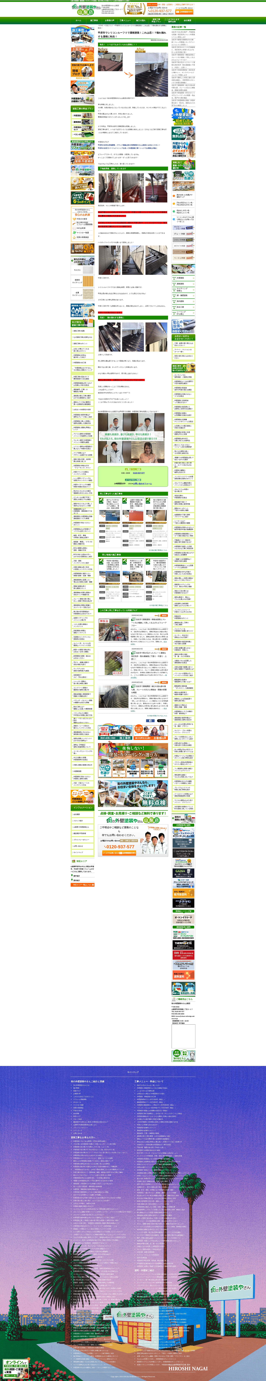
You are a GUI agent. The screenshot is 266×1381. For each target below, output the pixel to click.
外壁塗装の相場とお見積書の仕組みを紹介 (183, 414)
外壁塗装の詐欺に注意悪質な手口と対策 (182, 433)
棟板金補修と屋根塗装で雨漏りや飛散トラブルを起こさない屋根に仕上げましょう (100, 1294)
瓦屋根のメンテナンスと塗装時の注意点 (82, 638)
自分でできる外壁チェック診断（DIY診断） (87, 1195)
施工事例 (94, 20)
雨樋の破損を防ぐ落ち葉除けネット (80, 587)
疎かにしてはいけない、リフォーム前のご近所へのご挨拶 (92, 1175)
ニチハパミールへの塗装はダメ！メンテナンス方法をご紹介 (93, 1319)
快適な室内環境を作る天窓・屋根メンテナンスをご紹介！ (156, 1201)
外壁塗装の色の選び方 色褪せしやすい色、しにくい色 (91, 1147)
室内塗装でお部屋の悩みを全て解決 (148, 1150)
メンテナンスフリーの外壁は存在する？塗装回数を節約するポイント (95, 1209)
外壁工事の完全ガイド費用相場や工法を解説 (81, 378)
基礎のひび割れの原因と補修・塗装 (180, 706)
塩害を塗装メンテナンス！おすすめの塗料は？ (83, 739)
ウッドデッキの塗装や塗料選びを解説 (81, 670)
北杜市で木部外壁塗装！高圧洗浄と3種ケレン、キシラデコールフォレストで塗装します (183, 72)
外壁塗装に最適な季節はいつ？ (82, 428)
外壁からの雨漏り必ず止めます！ (148, 1125)
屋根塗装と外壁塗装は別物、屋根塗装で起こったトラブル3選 (93, 1260)
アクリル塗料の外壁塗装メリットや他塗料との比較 (83, 435)
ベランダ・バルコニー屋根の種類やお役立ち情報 (83, 701)
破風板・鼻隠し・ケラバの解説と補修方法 (83, 543)
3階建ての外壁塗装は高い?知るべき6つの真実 (183, 459)
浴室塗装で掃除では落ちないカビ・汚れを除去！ (153, 1229)
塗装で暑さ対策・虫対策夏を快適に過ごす (82, 460)
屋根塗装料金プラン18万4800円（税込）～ (151, 1102)
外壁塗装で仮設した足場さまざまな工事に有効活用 (183, 547)
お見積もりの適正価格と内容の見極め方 (183, 427)
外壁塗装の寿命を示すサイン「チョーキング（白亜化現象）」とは (95, 1226)
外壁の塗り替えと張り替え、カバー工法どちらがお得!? (91, 1200)
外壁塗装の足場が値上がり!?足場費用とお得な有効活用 (155, 1263)
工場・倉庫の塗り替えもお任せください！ (183, 344)
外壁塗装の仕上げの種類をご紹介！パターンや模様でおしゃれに (94, 1367)
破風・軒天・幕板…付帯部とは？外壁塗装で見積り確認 (155, 1190)
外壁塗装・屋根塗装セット (82, 128)
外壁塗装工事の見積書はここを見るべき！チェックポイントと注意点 (159, 1113)
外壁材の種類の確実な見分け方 (179, 471)
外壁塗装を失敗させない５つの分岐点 (183, 395)
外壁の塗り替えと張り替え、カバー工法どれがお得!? (183, 465)
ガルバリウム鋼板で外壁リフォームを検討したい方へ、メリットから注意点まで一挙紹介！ (103, 1212)
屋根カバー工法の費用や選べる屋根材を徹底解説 (82, 403)
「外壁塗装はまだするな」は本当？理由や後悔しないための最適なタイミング (98, 1169)
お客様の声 (109, 20)
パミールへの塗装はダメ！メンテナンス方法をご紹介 (183, 674)
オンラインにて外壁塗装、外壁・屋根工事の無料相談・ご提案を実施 (159, 1156)
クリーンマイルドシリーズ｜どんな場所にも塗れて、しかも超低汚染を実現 (161, 1314)
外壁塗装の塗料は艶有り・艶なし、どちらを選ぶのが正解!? (156, 1342)
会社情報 (76, 1113)
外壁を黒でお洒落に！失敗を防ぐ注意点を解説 (183, 744)
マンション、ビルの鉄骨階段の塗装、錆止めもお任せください (157, 1221)
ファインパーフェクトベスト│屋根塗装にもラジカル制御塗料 (157, 1277)
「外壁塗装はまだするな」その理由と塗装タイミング (83, 369)
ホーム (78, 20)
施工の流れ (140, 20)
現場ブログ (109, 25)
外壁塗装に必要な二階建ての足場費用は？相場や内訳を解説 (156, 1266)
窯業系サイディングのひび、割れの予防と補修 (183, 585)
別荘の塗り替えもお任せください (183, 357)
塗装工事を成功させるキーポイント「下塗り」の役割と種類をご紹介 (159, 1353)
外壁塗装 (82, 115)
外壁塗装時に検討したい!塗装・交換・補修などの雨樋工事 (156, 1207)
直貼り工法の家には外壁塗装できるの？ (181, 592)
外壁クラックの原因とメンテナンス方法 (81, 473)
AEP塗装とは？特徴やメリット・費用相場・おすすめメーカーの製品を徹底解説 (163, 1330)
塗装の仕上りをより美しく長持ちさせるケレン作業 (83, 505)
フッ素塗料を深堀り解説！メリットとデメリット (183, 769)
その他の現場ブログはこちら (157, 716)
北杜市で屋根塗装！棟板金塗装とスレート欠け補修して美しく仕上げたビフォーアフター (149, 622)
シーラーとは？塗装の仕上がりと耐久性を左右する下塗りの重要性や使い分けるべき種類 (166, 1350)
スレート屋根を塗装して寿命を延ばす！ (150, 1249)
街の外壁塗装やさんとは (81, 1085)
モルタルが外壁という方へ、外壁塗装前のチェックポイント (156, 1359)
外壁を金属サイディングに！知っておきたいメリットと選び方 (157, 1167)
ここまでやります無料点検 (171, 20)
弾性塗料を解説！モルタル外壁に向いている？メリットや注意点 (94, 1362)
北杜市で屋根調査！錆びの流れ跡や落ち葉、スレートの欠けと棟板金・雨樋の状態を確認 (149, 689)
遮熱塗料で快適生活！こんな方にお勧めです (151, 1297)
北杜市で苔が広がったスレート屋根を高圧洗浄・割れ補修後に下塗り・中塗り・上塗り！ (149, 656)
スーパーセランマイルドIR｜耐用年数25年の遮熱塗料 (154, 1282)
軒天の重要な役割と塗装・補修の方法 (81, 549)
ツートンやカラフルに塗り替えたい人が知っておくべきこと (185, 219)
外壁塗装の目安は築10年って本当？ (80, 356)
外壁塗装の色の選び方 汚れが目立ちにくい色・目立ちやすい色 (94, 1149)
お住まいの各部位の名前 (82, 409)
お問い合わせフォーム (142, 484)
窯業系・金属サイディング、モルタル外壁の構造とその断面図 (93, 1282)
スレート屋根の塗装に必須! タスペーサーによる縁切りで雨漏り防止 (95, 1263)
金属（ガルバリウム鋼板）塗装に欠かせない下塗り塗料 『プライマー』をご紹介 (163, 1356)
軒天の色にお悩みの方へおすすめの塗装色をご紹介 (83, 555)
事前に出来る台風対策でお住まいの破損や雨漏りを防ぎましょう (94, 1325)
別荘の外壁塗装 (142, 1258)
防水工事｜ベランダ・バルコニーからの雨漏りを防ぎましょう (157, 1153)
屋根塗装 (82, 122)
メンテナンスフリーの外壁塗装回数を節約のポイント (183, 478)
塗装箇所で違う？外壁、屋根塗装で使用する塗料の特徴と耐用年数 (159, 1336)
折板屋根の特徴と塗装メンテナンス (80, 632)
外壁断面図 (77, 771)
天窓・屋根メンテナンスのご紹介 (81, 562)
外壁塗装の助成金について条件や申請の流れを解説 (153, 1159)
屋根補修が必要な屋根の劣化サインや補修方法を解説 (154, 1215)
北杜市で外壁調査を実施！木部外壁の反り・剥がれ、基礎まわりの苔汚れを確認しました (183, 102)
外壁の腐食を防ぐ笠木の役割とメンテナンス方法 (83, 568)
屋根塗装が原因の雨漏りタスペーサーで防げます (82, 606)
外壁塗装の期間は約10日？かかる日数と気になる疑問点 (91, 1164)
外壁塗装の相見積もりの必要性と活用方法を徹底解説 (90, 1251)
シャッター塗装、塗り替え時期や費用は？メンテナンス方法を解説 (159, 1232)
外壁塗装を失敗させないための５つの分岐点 (87, 1155)
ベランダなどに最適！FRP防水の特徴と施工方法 (83, 714)
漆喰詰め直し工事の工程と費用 (181, 624)
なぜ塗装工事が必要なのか (83, 337)
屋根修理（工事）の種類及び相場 (81, 390)
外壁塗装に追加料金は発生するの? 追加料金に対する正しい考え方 (158, 1161)
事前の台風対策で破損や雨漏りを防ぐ (181, 693)
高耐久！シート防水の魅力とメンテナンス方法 (82, 727)
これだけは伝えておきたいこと (83, 1096)
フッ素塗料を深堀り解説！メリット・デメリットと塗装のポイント (95, 1359)
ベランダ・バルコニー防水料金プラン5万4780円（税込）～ (156, 1108)
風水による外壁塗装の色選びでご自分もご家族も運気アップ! (93, 1161)
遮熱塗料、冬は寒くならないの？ (148, 1333)
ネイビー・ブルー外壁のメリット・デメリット (183, 731)
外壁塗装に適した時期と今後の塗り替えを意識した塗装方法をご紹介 (95, 1220)
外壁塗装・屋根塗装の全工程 (146, 1096)
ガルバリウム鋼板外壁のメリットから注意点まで (183, 484)
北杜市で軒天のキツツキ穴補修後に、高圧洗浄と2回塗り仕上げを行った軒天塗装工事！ (183, 49)
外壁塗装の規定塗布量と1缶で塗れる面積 (183, 643)
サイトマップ (78, 852)
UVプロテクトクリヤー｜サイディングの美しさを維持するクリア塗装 (160, 1305)
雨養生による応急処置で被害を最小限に (183, 700)
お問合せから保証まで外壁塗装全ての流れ (151, 1093)
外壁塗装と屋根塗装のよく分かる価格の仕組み (152, 1088)
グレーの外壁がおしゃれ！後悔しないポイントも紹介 (183, 738)
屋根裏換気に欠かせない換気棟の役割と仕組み (82, 733)
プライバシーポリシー (81, 840)
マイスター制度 (78, 1105)
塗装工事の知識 (79, 331)
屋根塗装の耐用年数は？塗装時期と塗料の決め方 (183, 719)
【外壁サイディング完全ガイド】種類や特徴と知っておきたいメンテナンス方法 (99, 1234)
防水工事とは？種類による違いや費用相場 (83, 708)
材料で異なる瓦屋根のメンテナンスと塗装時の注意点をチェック (158, 1184)
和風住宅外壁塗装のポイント (181, 617)
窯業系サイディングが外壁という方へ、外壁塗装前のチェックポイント (160, 1362)
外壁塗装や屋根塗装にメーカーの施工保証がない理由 (183, 535)
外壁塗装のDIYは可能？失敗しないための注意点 (183, 573)
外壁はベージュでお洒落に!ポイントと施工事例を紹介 (184, 757)
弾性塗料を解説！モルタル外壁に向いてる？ (183, 776)
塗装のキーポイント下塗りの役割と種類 (181, 509)
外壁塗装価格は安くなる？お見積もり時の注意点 (83, 384)
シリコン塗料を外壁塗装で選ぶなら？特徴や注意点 (83, 447)
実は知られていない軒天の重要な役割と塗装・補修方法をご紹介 (158, 1195)
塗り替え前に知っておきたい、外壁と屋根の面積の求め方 (92, 1280)
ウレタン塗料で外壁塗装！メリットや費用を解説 (83, 441)
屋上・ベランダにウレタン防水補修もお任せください (83, 720)
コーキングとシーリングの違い (83, 752)
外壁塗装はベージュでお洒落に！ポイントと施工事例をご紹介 (93, 1353)
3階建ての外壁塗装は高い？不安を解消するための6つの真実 (93, 1181)
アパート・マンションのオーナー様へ (183, 351)
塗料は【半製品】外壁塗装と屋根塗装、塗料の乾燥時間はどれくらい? (96, 1268)
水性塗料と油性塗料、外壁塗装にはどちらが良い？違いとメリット (159, 1345)
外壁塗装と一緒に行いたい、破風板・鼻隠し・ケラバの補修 (156, 1193)
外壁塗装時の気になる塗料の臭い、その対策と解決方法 (91, 1178)
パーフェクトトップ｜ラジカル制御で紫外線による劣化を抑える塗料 (159, 1274)
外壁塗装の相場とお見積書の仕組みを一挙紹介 (152, 1110)
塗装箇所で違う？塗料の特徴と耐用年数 (182, 503)
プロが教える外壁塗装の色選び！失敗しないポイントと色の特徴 (94, 1144)
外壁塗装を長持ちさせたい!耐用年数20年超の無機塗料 (184, 528)
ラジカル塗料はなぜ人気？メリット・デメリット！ (183, 801)
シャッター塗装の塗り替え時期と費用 (81, 682)
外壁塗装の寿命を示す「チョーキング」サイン (82, 467)
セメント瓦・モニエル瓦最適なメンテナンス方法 (82, 644)
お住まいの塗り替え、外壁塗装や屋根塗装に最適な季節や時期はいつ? (96, 1223)
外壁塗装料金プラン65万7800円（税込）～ (151, 1099)
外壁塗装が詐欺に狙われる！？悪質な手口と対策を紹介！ (92, 1254)
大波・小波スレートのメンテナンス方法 (81, 784)
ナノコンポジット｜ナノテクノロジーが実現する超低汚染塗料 (157, 1299)
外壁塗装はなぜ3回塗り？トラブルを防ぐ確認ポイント (91, 1248)
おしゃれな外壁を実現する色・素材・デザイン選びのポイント (93, 1339)
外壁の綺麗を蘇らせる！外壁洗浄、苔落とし (183, 649)
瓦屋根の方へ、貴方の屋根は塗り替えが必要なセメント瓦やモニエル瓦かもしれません (165, 1187)
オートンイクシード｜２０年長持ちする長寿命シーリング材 (156, 1316)
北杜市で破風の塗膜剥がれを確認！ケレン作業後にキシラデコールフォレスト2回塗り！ (183, 42)
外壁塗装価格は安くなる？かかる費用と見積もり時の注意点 (156, 1116)
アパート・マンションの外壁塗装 (148, 1255)
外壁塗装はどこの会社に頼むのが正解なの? (87, 1265)
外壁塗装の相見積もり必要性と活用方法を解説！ (183, 408)
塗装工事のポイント (81, 343)
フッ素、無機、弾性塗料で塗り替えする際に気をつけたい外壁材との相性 (97, 1288)
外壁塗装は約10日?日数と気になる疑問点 (182, 439)
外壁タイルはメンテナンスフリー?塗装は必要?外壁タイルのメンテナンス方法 (162, 1176)
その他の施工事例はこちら (158, 550)
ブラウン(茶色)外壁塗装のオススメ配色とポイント (183, 763)
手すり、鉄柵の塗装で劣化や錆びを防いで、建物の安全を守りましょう (160, 1224)
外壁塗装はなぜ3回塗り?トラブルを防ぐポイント (82, 530)
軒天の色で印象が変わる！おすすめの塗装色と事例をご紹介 (156, 1198)
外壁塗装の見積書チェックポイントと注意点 (183, 420)
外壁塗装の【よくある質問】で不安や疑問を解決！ (90, 1141)
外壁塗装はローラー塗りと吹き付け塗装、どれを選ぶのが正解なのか (95, 1271)
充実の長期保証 (78, 1108)
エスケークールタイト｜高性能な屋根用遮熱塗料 (153, 1294)
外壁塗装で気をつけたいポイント (82, 524)
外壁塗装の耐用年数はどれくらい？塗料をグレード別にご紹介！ (94, 1217)
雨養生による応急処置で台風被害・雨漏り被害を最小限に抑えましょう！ (97, 1328)
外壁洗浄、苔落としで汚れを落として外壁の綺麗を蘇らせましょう (159, 1241)
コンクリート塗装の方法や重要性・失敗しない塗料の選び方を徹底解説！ (161, 1235)
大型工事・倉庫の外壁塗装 (145, 1252)
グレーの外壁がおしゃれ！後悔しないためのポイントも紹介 (93, 1345)
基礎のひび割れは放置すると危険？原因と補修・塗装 (90, 1330)
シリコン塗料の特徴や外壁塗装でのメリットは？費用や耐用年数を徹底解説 (161, 1319)
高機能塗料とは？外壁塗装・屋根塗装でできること (83, 511)
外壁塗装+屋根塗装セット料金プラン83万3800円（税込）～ (156, 1105)
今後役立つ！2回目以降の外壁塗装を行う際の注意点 (154, 1144)
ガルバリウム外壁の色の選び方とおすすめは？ (88, 1215)
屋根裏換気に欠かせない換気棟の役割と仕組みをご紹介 (91, 1311)
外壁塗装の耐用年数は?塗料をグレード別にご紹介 (83, 416)
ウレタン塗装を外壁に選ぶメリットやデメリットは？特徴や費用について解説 (162, 1325)
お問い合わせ (78, 846)
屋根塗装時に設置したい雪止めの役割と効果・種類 (83, 581)
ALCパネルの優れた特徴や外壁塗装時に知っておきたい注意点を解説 (95, 1277)
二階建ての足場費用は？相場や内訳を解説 (183, 560)
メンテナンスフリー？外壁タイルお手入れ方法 (183, 611)
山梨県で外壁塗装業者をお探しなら (85, 1125)
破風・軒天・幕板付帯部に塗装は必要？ (81, 536)
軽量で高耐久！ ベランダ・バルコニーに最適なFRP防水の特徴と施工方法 (97, 1302)
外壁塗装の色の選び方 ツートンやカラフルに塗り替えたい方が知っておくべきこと (100, 1152)
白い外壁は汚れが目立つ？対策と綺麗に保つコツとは (183, 750)
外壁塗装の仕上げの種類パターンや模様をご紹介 (183, 782)
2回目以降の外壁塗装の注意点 (180, 497)
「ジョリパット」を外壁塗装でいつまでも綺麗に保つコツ (92, 1285)
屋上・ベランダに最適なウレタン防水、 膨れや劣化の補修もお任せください (98, 1305)
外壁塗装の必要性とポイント (146, 1127)
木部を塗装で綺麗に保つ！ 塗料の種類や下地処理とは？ (91, 1316)
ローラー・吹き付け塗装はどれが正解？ (181, 636)
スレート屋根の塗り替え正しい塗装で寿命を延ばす (83, 600)
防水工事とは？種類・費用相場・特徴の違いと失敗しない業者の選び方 (96, 1299)
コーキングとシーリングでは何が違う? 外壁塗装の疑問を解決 (93, 1274)
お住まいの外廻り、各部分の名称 (84, 1203)
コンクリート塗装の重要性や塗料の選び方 (81, 689)
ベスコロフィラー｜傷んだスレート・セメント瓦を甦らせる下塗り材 (159, 1285)
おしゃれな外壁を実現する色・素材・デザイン (183, 725)
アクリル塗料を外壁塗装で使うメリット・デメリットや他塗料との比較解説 (161, 1322)
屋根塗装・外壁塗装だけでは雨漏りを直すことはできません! (93, 1183)
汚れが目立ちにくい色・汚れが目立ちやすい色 (185, 204)
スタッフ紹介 (78, 821)
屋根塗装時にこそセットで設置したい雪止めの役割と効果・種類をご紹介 (161, 1209)
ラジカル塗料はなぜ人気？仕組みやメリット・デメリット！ (93, 1364)
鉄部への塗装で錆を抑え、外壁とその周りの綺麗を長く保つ (156, 1218)
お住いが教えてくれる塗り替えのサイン (81, 350)
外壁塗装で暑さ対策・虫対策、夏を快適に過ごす (153, 1260)
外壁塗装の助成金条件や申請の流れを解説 (183, 389)
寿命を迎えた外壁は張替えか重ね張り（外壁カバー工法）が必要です (159, 1142)
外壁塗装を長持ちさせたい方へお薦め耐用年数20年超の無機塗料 (158, 1347)
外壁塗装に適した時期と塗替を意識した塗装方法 (82, 422)
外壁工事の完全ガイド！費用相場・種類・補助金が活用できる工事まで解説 (98, 1172)
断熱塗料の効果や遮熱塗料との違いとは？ (183, 681)
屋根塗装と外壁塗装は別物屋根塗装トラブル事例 (83, 517)
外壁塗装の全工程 (80, 362)
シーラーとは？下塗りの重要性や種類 (182, 522)
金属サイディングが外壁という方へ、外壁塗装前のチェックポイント (159, 1364)
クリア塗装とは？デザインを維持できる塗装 (83, 454)
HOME (100, 25)
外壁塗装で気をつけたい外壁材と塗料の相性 (82, 778)
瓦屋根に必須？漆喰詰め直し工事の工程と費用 (152, 1181)
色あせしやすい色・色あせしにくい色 (184, 212)
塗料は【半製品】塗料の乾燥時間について (82, 746)
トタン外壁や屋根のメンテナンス (81, 625)
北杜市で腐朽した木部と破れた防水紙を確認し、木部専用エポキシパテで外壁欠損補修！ (183, 80)
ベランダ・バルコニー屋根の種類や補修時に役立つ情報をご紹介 (94, 1297)
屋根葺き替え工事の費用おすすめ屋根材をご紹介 (82, 397)
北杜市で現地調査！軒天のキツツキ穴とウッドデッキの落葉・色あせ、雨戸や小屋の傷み (183, 95)
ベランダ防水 (82, 134)
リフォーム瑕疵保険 (79, 1099)
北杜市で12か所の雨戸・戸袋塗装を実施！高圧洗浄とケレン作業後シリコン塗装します (183, 34)
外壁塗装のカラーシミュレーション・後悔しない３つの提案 (93, 1158)
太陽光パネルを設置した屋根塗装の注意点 (183, 662)
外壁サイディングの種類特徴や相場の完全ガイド (82, 486)
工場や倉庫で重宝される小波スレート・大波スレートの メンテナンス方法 (97, 1291)
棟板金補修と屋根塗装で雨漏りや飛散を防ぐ (82, 695)
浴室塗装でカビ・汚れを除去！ (81, 676)
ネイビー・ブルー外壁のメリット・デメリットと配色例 (91, 1342)
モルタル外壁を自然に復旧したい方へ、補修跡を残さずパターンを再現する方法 (99, 1237)
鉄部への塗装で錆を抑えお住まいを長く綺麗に (82, 651)
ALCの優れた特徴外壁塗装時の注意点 (81, 758)
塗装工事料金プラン (156, 20)
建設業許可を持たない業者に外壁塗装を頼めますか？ (90, 1122)
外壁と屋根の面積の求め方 (83, 765)
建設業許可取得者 (80, 833)
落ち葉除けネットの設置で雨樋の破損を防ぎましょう (154, 1212)
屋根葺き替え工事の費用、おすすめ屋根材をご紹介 (153, 1136)
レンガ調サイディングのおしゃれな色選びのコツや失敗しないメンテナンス (98, 1232)
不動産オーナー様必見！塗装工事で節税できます (183, 541)
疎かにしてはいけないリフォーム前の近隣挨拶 (183, 446)
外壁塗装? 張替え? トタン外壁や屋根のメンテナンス (154, 1170)
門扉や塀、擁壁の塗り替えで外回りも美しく (151, 1147)
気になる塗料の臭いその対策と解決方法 (181, 452)
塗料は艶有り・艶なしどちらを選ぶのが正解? (182, 598)
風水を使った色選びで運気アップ (184, 196)
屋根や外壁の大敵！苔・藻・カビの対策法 (182, 655)
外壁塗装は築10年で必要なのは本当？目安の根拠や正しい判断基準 (95, 1166)
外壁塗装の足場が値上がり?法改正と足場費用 (184, 554)
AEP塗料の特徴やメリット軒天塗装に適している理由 (183, 808)
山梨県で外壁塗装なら (81, 827)
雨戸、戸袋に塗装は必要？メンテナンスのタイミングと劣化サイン (159, 1238)
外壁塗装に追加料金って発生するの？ (181, 401)
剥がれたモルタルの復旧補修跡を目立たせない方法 (83, 492)
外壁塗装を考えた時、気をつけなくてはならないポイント (92, 1246)
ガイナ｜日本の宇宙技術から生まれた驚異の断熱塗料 (154, 1311)
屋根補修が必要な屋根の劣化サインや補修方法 (82, 593)
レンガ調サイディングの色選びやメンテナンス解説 (83, 479)
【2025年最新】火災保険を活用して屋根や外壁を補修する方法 (157, 1122)
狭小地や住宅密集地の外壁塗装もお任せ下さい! (82, 612)
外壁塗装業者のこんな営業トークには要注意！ (183, 566)
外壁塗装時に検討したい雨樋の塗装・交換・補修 (82, 574)
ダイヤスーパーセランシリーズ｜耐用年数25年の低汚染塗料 (156, 1288)
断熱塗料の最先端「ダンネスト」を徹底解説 (183, 687)
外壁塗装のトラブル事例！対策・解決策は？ (183, 712)
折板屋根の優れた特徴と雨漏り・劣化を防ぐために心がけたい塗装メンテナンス (163, 1173)
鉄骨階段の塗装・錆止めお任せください (82, 657)
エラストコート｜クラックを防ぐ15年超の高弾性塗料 (154, 1302)
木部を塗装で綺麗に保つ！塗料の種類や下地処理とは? (184, 668)
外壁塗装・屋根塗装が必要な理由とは (85, 1189)
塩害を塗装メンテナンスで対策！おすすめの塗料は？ (90, 1314)
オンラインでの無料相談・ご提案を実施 (183, 376)
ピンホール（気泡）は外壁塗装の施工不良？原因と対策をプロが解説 (95, 1240)
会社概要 (187, 20)
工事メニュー (125, 20)
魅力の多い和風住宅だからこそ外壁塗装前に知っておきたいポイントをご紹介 (162, 1178)
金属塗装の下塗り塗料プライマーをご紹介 (182, 516)
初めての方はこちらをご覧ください (148, 1085)
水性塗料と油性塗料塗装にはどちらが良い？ (183, 604)
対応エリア (77, 1116)
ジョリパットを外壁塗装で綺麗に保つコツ (183, 630)
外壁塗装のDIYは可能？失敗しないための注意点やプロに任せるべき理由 (97, 1198)
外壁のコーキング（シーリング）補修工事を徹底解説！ (155, 1164)
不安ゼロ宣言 (77, 1110)
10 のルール (77, 1102)
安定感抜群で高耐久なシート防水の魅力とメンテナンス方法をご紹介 (95, 1308)
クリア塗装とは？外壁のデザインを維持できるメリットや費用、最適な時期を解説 (164, 1328)
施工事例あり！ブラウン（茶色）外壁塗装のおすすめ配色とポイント (95, 1356)
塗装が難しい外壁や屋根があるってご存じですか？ (183, 579)
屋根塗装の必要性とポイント (146, 1130)
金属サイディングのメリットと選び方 (81, 619)
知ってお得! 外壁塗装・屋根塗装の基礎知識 (87, 1186)
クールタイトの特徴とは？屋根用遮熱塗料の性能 (183, 795)
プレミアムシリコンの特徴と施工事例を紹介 (182, 789)
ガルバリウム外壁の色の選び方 (181, 490)
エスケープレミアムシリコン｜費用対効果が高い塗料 (154, 1291)
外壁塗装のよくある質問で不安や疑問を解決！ (183, 382)
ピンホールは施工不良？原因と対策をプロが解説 (82, 498)
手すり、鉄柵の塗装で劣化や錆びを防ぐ (81, 663)
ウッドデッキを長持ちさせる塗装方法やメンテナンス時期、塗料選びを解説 (161, 1226)
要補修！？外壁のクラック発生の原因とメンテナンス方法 (92, 1229)
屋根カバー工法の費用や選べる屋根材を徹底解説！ (153, 1139)
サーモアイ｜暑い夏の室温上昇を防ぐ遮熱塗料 (152, 1280)
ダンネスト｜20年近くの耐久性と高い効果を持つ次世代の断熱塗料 (159, 1308)
